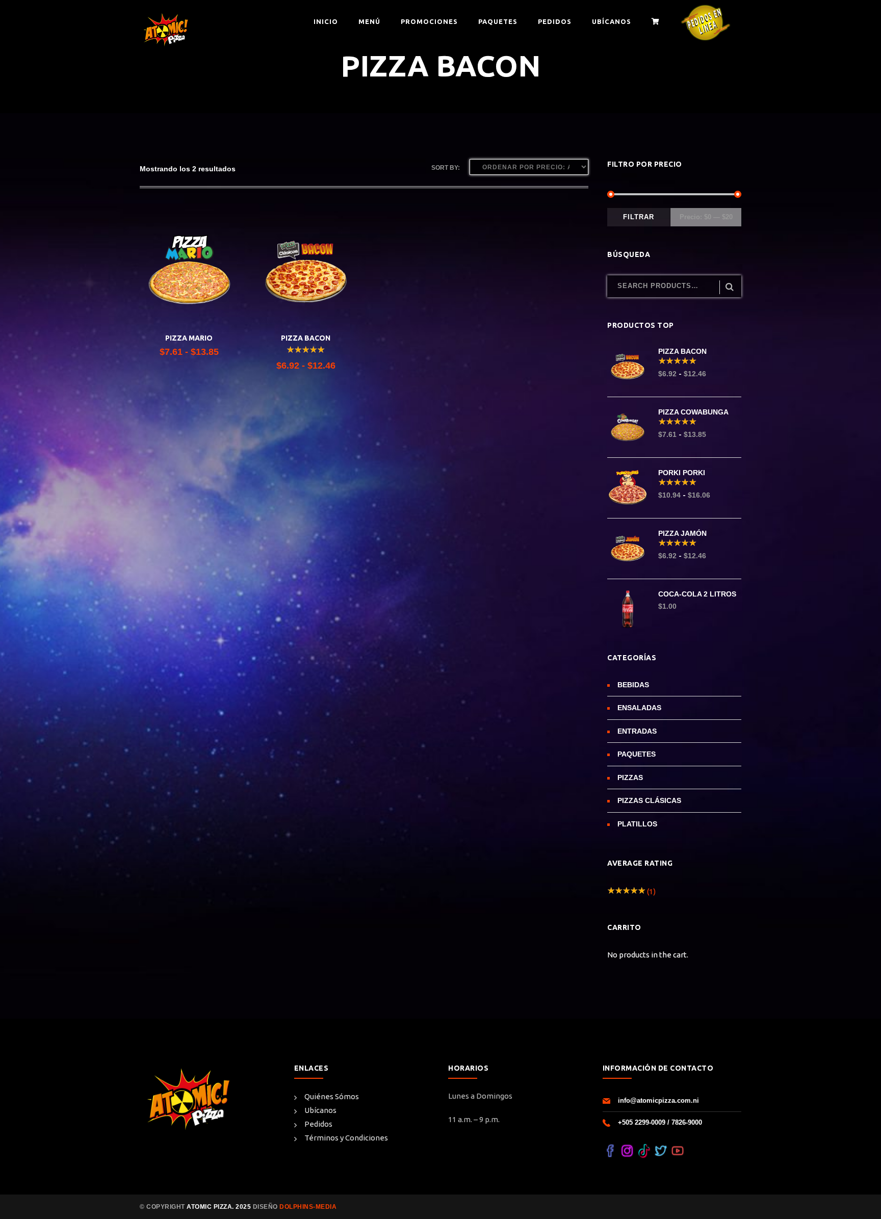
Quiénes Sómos (331, 1096)
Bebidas (633, 685)
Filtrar (638, 217)
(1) (631, 891)
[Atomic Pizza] (165, 29)
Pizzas (630, 777)
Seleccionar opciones (189, 306)
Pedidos (318, 1124)
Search (729, 287)
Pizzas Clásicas (649, 800)
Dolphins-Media (307, 1206)
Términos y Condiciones (346, 1137)
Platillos (637, 824)
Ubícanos (320, 1110)
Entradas (637, 731)
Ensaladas (639, 708)
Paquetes (636, 754)
